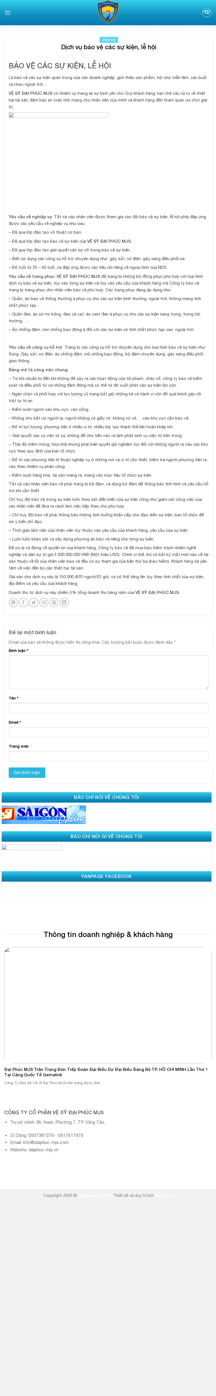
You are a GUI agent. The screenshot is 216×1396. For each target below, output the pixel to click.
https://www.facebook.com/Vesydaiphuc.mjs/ (47, 887)
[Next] (204, 1008)
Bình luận (18, 650)
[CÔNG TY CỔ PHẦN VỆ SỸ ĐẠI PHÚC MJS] (108, 12)
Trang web (19, 746)
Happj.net (164, 1195)
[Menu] (7, 12)
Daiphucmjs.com (94, 1195)
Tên (14, 698)
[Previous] (11, 1008)
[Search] (206, 12)
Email (15, 722)
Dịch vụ (108, 40)
